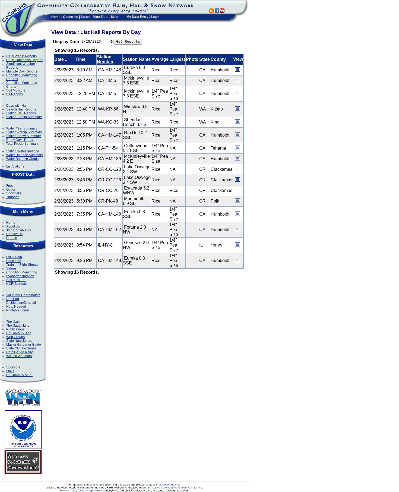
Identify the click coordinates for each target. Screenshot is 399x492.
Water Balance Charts (22, 159)
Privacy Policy (68, 490)
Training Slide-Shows (22, 265)
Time (80, 59)
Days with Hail (16, 106)
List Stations (15, 166)
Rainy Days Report (20, 140)
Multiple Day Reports (21, 71)
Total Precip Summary (22, 144)
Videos (11, 268)
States (86, 17)
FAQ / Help (14, 257)
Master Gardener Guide (23, 344)
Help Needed (16, 306)
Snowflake (14, 193)
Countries (70, 17)
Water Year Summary (21, 128)
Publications (15, 329)
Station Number (105, 59)
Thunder (12, 197)
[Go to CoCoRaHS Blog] (211, 11)
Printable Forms (18, 310)
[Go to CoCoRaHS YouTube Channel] (222, 11)
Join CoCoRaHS (18, 230)
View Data (101, 17)
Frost (10, 186)
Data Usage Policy (90, 490)
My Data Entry (137, 17)
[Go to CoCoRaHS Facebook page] (217, 11)
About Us (13, 226)
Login (155, 17)
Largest (177, 59)
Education (13, 261)
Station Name (137, 59)
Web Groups (15, 337)
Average (160, 59)
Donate (11, 238)
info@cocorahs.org (167, 484)
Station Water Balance (22, 151)
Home (56, 17)
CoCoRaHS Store (19, 375)
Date (59, 59)
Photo (192, 59)
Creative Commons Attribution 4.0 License (176, 487)
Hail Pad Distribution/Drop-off (21, 301)
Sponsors (13, 367)
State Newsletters (19, 341)
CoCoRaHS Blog (18, 333)
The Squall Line (18, 325)
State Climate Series (21, 348)
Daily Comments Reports (24, 60)
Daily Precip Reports (21, 56)
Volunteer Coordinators (23, 295)
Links (10, 371)
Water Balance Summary (24, 155)
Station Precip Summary (24, 117)
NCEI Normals (16, 284)
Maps (115, 17)
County (218, 59)
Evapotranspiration (20, 276)
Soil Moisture (16, 90)
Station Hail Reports (21, 113)
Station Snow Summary (23, 136)
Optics (10, 189)
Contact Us (14, 234)
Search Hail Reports (21, 109)
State (204, 59)
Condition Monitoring (21, 272)
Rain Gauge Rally (19, 352)
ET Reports (14, 94)
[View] (237, 71)
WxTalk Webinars (19, 356)
